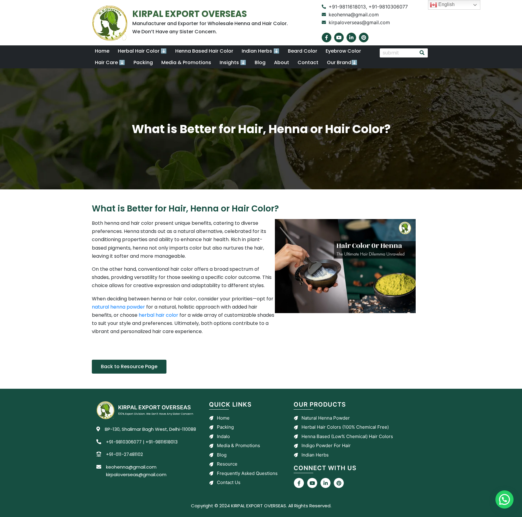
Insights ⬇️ (233, 62)
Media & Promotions (186, 62)
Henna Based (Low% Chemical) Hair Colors (347, 436)
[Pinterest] (364, 37)
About (281, 62)
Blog (260, 62)
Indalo (223, 436)
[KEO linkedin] (325, 483)
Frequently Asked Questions (247, 473)
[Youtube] (339, 37)
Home (102, 50)
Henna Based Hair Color (204, 50)
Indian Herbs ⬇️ (260, 50)
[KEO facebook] (299, 483)
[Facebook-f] (326, 37)
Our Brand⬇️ (342, 62)
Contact (308, 62)
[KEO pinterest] (339, 483)
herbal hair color (158, 315)
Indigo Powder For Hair (326, 445)
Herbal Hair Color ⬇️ (142, 50)
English (446, 4)
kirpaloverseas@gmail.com (136, 474)
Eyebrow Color (343, 50)
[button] (142, 51)
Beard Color (302, 50)
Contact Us (228, 482)
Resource (227, 464)
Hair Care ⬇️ (110, 62)
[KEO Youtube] (312, 483)
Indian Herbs (315, 455)
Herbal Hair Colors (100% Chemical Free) (345, 427)
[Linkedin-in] (351, 37)
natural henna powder (118, 306)
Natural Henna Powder (325, 418)
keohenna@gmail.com (131, 467)
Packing (143, 62)
